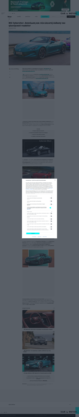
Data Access (39, 236)
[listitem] (39, 196)
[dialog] (39, 208)
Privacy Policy (45, 236)
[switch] (51, 198)
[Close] (55, 180)
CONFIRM (33, 233)
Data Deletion (34, 236)
